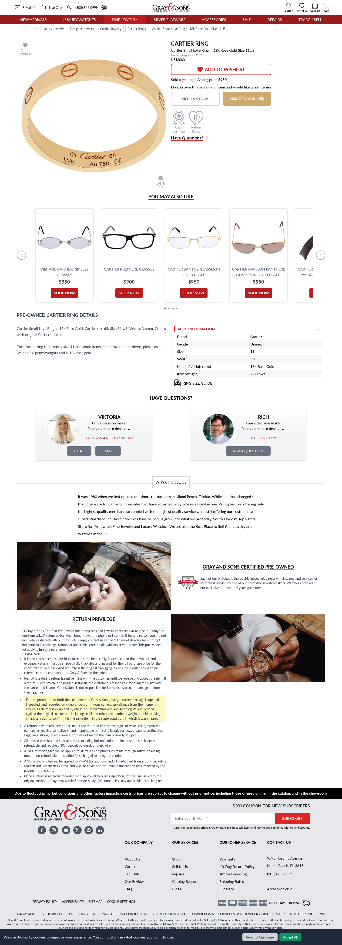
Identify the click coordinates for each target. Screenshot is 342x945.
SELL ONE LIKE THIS (247, 98)
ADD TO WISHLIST (225, 69)
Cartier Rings (136, 28)
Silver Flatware (169, 19)
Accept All (290, 937)
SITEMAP (95, 901)
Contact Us (279, 842)
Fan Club (132, 874)
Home (33, 28)
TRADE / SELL (310, 19)
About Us (132, 859)
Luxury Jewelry (53, 28)
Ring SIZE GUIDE (197, 383)
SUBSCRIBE (292, 818)
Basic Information (195, 329)
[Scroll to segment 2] (169, 308)
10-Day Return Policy (237, 866)
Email (108, 451)
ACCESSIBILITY (73, 901)
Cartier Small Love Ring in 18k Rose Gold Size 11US (189, 28)
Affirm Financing (233, 874)
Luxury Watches (79, 19)
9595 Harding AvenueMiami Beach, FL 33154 (286, 861)
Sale (247, 19)
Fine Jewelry (124, 19)
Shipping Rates (232, 881)
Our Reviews (135, 881)
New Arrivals (33, 19)
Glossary (227, 888)
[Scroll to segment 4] (177, 308)
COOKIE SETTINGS (121, 901)
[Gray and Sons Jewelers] (171, 7)
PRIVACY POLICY (44, 901)
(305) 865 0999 (279, 874)
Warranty (227, 859)
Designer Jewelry (82, 28)
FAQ (128, 888)
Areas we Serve (279, 888)
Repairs (275, 19)
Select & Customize (260, 937)
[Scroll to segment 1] (165, 308)
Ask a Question (248, 451)
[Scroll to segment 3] (173, 308)
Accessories (214, 19)
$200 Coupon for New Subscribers (271, 806)
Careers (131, 866)
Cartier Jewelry (110, 28)
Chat (79, 451)
